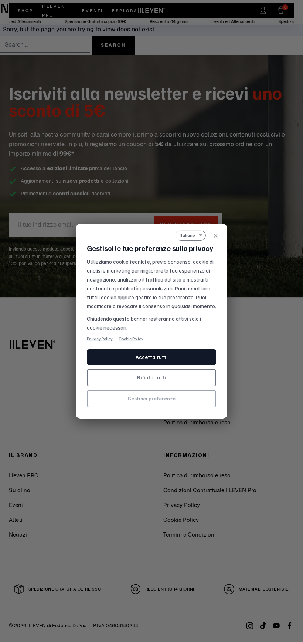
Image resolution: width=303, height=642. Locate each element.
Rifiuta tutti (151, 377)
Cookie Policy (131, 338)
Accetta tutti (152, 357)
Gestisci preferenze (151, 398)
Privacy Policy (100, 338)
